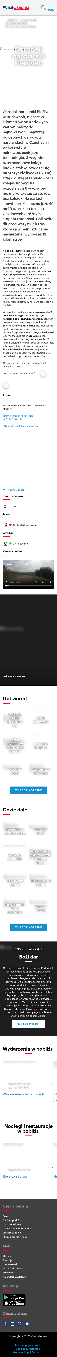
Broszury (8, 1272)
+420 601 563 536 (13, 419)
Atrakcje (12, 19)
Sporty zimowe (28, 19)
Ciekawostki (10, 1264)
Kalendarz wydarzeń (14, 1276)
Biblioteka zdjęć (12, 1232)
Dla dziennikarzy (12, 1224)
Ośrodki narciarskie (16, 22)
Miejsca (7, 1256)
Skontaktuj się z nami (15, 1236)
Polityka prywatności (27, 1345)
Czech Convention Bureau (18, 1228)
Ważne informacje (13, 1268)
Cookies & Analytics (28, 1348)
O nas (6, 1216)
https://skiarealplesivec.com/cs (20, 425)
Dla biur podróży (12, 1220)
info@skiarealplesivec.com (18, 415)
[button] (43, 7)
